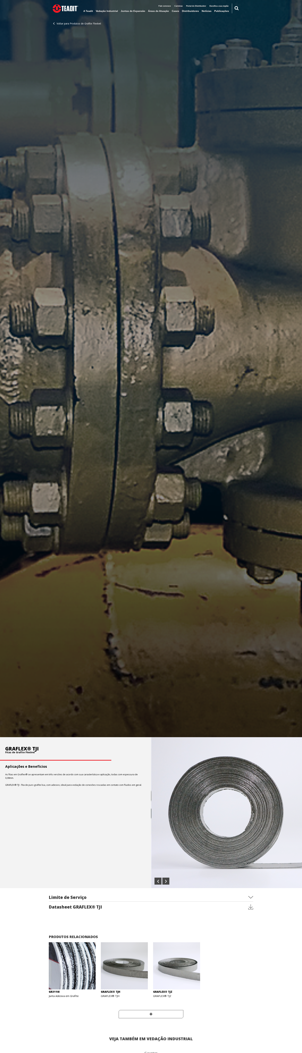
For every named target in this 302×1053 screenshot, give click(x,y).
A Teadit (88, 11)
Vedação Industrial (107, 11)
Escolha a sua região (219, 6)
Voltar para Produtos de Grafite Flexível (79, 23)
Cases (175, 11)
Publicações (221, 11)
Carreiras (178, 6)
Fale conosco (165, 6)
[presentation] (157, 881)
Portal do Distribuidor (196, 6)
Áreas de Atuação (158, 11)
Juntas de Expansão (133, 11)
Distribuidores (190, 11)
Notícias (206, 11)
